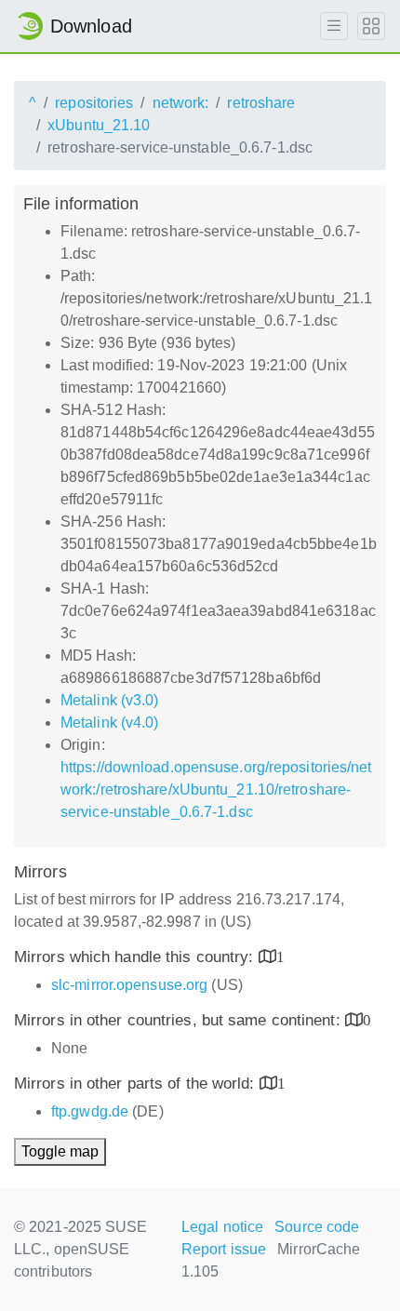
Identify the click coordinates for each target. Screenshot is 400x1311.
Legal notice (222, 1227)
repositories (94, 103)
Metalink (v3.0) (109, 700)
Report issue (223, 1249)
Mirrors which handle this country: (136, 957)
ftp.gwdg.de (89, 1111)
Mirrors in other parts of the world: (137, 1083)
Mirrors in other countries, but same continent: (179, 1020)
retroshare (261, 103)
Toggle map (60, 1151)
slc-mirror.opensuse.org (129, 985)
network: (181, 103)
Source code (316, 1227)
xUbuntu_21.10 (98, 125)
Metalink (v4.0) (109, 722)
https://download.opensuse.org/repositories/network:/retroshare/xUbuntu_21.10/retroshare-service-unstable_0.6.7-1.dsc (216, 789)
